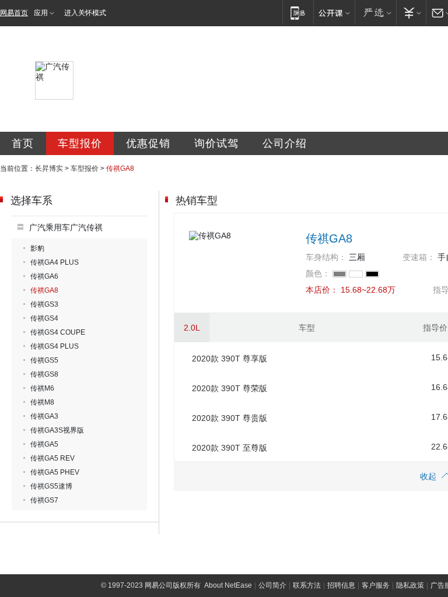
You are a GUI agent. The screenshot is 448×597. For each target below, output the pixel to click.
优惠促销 (148, 143)
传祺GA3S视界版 (57, 430)
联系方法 (307, 585)
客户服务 (376, 585)
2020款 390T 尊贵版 (229, 418)
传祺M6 (42, 388)
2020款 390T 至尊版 (229, 447)
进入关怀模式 (85, 13)
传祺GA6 (44, 276)
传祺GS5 (44, 360)
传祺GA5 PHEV (54, 472)
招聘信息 (341, 585)
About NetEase (228, 585)
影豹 (37, 248)
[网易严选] (375, 12)
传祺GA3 (44, 416)
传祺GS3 (44, 304)
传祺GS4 (44, 318)
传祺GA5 (44, 444)
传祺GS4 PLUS (54, 346)
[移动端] (297, 12)
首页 (23, 143)
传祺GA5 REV (52, 458)
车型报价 (80, 143)
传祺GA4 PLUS (54, 262)
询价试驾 (216, 143)
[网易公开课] (334, 12)
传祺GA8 (44, 290)
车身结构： (326, 257)
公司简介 (272, 585)
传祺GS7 (44, 500)
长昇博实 (49, 168)
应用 (41, 13)
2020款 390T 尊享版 (229, 358)
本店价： (322, 289)
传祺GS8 (44, 374)
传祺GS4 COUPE (57, 332)
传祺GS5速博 (51, 486)
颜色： (318, 273)
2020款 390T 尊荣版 (229, 388)
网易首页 (14, 13)
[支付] (411, 12)
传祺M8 (42, 402)
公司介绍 (284, 143)
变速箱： (418, 257)
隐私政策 (410, 585)
